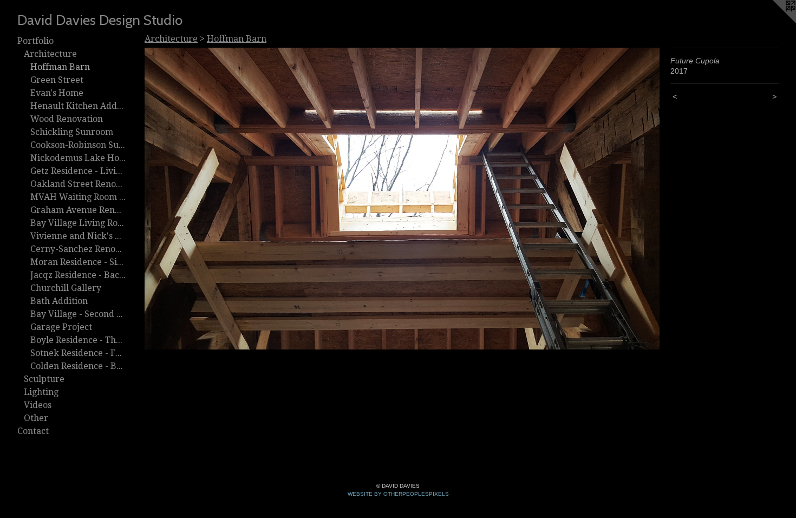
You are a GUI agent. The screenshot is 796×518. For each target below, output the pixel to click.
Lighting (41, 392)
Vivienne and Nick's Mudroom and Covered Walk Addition (78, 236)
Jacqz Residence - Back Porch (78, 275)
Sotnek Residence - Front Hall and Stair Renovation (78, 353)
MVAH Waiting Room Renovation (78, 197)
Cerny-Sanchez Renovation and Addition (78, 249)
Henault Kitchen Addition (78, 106)
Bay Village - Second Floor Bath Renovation (78, 314)
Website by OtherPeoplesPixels (398, 494)
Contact (33, 431)
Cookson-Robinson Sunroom (78, 145)
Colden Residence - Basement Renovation (78, 366)
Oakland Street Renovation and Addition (78, 184)
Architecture (50, 54)
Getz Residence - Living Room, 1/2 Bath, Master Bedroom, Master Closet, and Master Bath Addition (78, 171)
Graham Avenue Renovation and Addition (78, 210)
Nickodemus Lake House (78, 158)
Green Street (56, 80)
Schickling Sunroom (71, 132)
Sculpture (44, 379)
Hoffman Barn (60, 67)
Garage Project (61, 327)
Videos (37, 405)
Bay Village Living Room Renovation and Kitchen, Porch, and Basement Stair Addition (78, 223)
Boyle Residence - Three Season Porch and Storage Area (78, 340)
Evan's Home (56, 93)
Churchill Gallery (65, 288)
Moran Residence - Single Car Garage (78, 262)
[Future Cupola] (402, 198)
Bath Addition (59, 301)
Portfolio (35, 41)
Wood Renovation (66, 119)
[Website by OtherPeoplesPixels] (774, 21)
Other (36, 418)
